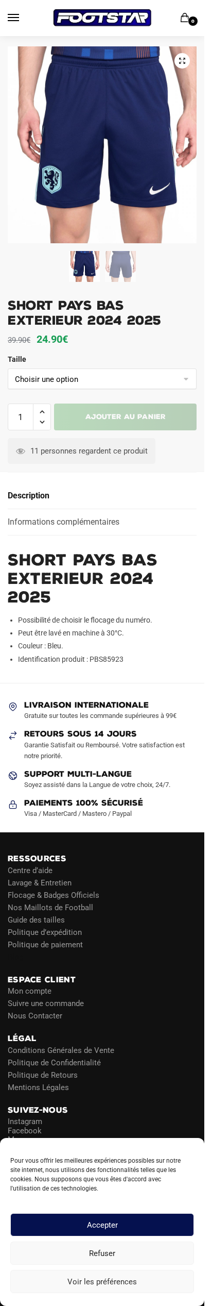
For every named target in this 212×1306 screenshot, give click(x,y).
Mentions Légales (38, 1087)
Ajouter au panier (125, 417)
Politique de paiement (45, 944)
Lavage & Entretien (40, 882)
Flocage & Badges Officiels (53, 894)
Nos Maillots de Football (50, 907)
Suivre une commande (46, 1003)
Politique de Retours (43, 1074)
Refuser (102, 1253)
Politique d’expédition (45, 931)
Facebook (25, 1130)
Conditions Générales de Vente (61, 1049)
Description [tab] (28, 495)
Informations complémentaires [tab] (63, 522)
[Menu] (23, 18)
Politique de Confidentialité (54, 1062)
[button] (182, 61)
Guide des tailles (36, 919)
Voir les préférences (102, 1281)
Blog (15, 956)
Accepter (102, 1225)
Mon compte (29, 991)
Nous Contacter (35, 1015)
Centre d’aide (30, 870)
